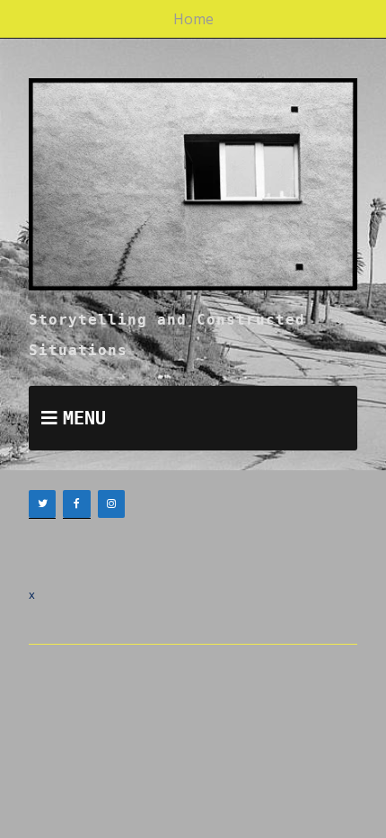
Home (193, 19)
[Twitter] (42, 504)
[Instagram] (111, 504)
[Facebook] (76, 504)
